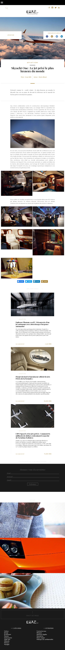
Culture (6, 631)
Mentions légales (42, 634)
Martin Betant (43, 77)
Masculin (6, 641)
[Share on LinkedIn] (61, 36)
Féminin (6, 636)
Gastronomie (8, 638)
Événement (7, 634)
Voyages (6, 644)
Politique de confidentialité (45, 639)
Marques (39, 633)
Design (6, 633)
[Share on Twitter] (56, 36)
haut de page (32, 616)
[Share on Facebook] (47, 36)
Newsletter (40, 636)
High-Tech (7, 639)
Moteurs (6, 643)
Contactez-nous (41, 631)
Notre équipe (41, 638)
